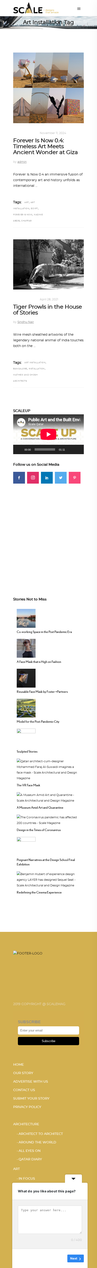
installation (37, 369)
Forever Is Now (22, 215)
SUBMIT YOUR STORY (31, 1098)
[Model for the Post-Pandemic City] (26, 707)
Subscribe (48, 1041)
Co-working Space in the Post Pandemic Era (44, 632)
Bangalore (20, 369)
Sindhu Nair (25, 322)
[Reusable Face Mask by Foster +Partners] (26, 677)
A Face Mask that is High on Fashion (39, 662)
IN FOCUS (28, 133)
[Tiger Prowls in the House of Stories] (48, 264)
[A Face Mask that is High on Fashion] (26, 647)
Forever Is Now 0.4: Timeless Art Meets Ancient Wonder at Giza (45, 146)
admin (22, 161)
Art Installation (34, 363)
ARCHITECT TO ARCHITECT (41, 1134)
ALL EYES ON (29, 1151)
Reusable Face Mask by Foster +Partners (42, 691)
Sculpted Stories (27, 751)
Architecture (26, 1124)
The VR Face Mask (28, 785)
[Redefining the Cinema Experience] (48, 879)
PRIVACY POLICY (27, 1107)
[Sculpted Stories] (26, 737)
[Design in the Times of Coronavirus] (48, 819)
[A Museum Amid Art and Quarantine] (48, 797)
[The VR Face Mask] (48, 769)
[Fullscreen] (77, 449)
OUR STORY (23, 1073)
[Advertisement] (48, 532)
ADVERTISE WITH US (30, 1081)
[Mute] (70, 449)
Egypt (34, 209)
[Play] (19, 449)
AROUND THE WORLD (37, 1142)
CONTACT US (24, 1090)
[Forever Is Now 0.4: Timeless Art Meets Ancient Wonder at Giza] (48, 88)
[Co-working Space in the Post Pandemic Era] (26, 617)
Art (16, 133)
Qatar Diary (30, 1159)
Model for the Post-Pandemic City (38, 721)
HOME (18, 1064)
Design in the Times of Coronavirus (39, 830)
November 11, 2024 (53, 133)
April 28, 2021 (49, 299)
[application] (48, 434)
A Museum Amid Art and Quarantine (40, 807)
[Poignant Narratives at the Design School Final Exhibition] (26, 845)
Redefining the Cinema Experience (39, 892)
